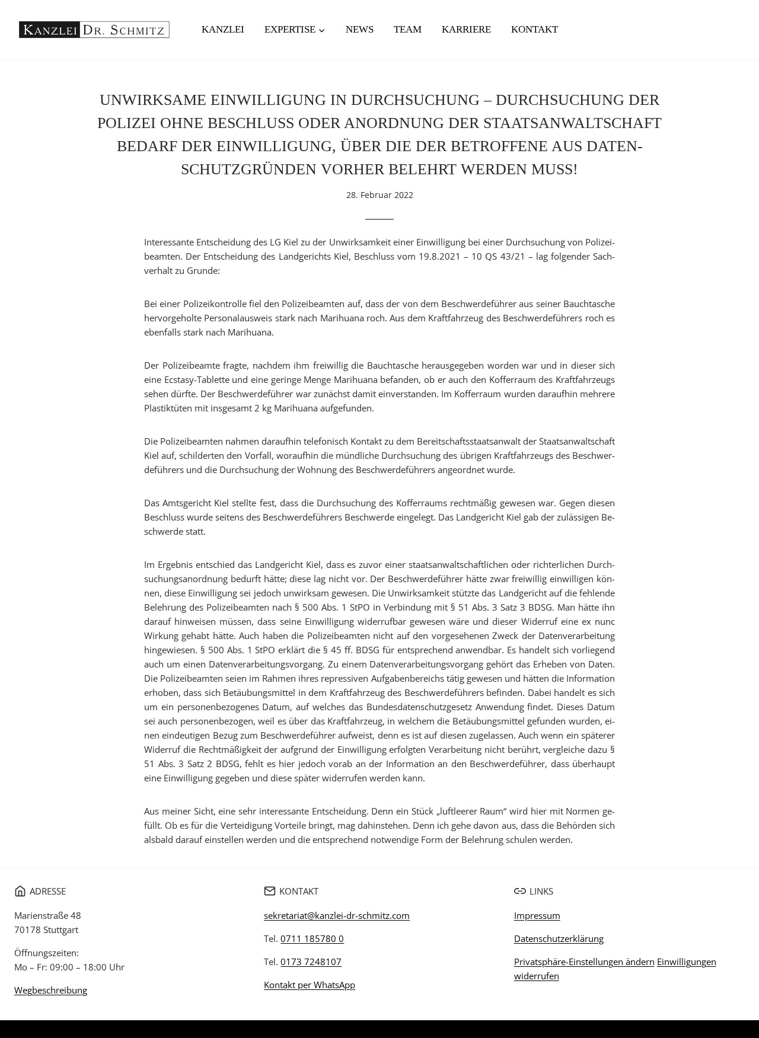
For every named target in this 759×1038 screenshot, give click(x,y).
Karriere (466, 29)
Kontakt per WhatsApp (309, 985)
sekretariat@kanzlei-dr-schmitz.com (337, 915)
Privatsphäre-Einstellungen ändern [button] (584, 961)
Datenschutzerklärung (559, 938)
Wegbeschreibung (50, 990)
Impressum (537, 915)
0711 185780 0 (312, 938)
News (360, 29)
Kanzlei (223, 29)
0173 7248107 (311, 961)
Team (408, 29)
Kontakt (534, 29)
